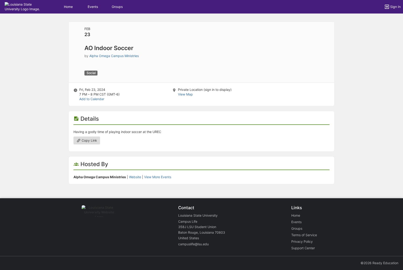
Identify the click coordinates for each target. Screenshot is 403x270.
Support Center (303, 248)
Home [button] (68, 7)
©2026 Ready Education (379, 263)
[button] (24, 6)
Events (93, 7)
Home (295, 215)
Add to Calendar (91, 99)
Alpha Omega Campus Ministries (114, 56)
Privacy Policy (302, 241)
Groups (117, 7)
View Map (185, 94)
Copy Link (89, 140)
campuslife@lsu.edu (193, 244)
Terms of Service (304, 235)
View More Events (157, 177)
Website (135, 177)
